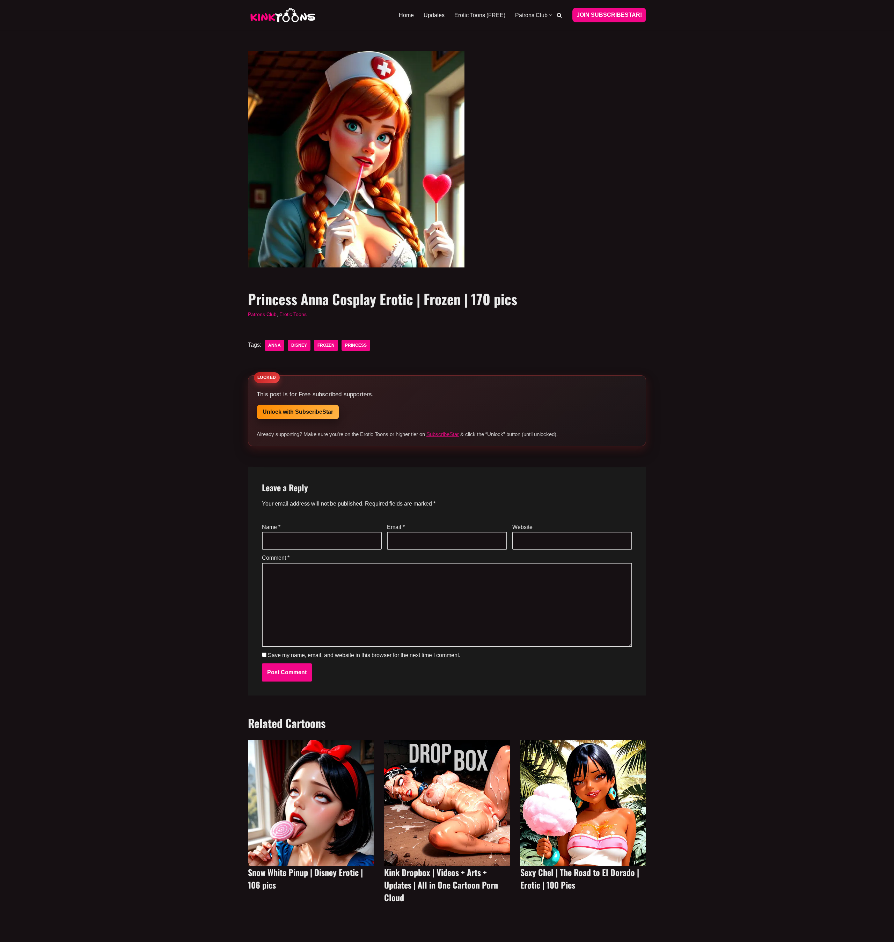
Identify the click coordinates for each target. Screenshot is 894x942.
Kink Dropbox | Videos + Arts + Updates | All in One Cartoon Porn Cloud (441, 885)
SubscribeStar (442, 434)
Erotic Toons (293, 314)
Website (522, 527)
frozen (326, 345)
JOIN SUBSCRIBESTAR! (609, 15)
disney (299, 345)
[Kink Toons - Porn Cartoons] (283, 15)
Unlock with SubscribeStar (298, 412)
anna (274, 345)
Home (406, 15)
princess (356, 345)
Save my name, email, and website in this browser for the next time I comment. (364, 655)
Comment (276, 558)
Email (396, 527)
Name (271, 527)
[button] (550, 15)
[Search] (559, 15)
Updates (434, 15)
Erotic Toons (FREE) (479, 15)
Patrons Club (262, 314)
